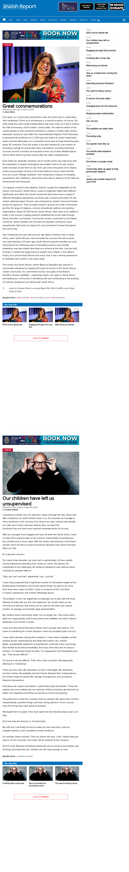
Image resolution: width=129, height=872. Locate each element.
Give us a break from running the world (101, 74)
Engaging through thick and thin (101, 50)
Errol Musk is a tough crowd (99, 161)
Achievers (84, 20)
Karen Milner (10, 112)
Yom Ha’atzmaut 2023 (40, 298)
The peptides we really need (99, 128)
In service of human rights (98, 98)
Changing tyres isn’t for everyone (101, 106)
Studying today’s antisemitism (100, 113)
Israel (18, 20)
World (25, 20)
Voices (88, 30)
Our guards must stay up (97, 143)
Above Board (23, 298)
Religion (34, 20)
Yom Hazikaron (58, 298)
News (11, 20)
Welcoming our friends (96, 65)
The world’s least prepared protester (98, 152)
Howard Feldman (11, 509)
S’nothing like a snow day (98, 58)
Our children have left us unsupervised (97, 41)
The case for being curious (98, 91)
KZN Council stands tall (97, 32)
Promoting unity (93, 136)
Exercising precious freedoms (100, 83)
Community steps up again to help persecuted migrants (102, 170)
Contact (93, 20)
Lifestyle (63, 20)
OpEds (42, 20)
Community (52, 20)
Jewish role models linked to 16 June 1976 (101, 180)
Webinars (73, 20)
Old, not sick (92, 121)
